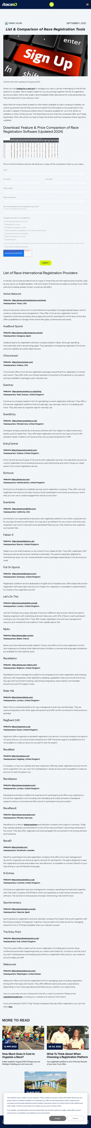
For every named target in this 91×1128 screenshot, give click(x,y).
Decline (75, 1118)
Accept (57, 1118)
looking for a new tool (26, 89)
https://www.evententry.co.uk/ (24, 421)
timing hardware (30, 825)
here (10, 1007)
